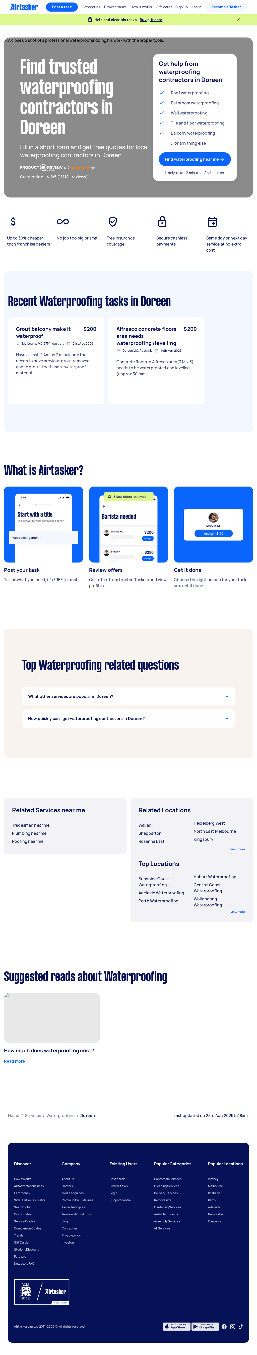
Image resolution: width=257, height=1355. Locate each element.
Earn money (22, 1193)
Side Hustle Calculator (29, 1200)
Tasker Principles (73, 1207)
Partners (20, 1256)
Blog (65, 1221)
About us (68, 1179)
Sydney (213, 1179)
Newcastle (215, 1214)
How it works (22, 1179)
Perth (212, 1200)
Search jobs (22, 1207)
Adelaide (214, 1207)
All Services (162, 1228)
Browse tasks (119, 1186)
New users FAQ (24, 1263)
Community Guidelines (77, 1200)
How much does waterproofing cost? (49, 1050)
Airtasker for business (29, 1186)
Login (113, 1193)
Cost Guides (22, 1214)
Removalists (162, 1200)
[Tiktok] (240, 1326)
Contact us (69, 1228)
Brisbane (214, 1193)
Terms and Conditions (77, 1214)
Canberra (214, 1221)
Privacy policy (71, 1235)
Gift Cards (21, 1242)
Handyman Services (167, 1179)
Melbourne (215, 1186)
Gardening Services (167, 1207)
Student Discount (26, 1249)
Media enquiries (73, 1193)
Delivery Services (166, 1193)
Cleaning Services (166, 1186)
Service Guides (24, 1221)
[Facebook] (224, 1327)
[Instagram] (232, 1326)
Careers (67, 1186)
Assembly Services (167, 1221)
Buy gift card (151, 19)
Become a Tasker (226, 7)
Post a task (62, 7)
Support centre (120, 1200)
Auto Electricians (166, 1214)
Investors (68, 1242)
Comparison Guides (27, 1228)
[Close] (238, 19)
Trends (18, 1235)
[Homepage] (24, 7)
